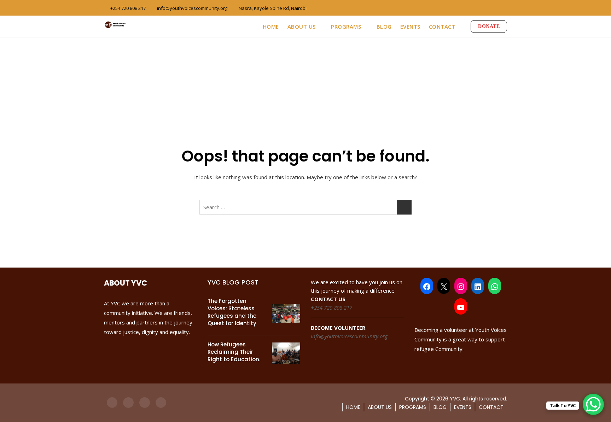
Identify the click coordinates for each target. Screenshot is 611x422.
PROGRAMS (346, 26)
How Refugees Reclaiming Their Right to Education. (234, 352)
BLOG (384, 26)
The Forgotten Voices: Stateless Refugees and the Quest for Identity (232, 312)
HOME (271, 26)
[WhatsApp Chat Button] (593, 404)
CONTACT (442, 26)
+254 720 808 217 (127, 8)
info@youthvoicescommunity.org (191, 8)
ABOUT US (301, 26)
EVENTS (410, 26)
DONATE (489, 26)
